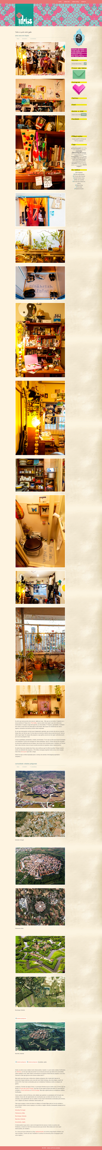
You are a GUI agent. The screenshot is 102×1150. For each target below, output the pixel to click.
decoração (77, 152)
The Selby (33, 723)
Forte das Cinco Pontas (27, 1088)
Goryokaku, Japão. (20, 1122)
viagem (78, 166)
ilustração (81, 156)
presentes (83, 160)
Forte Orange (35, 1090)
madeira (75, 158)
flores (80, 155)
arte (72, 148)
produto (73, 162)
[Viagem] (79, 188)
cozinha (79, 151)
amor (76, 147)
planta (77, 160)
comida (74, 149)
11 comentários (33, 766)
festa (75, 155)
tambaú (81, 165)
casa (82, 148)
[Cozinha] (79, 172)
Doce (72, 154)
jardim (85, 156)
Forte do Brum (25, 1090)
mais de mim (80, 158)
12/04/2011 (24, 766)
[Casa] (79, 183)
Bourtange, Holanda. (21, 1116)
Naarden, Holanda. (20, 1119)
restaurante (84, 163)
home (60, 1)
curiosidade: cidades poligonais (26, 764)
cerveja (85, 148)
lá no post (24, 751)
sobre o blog (75, 1)
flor (78, 155)
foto (82, 155)
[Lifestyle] (79, 176)
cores (77, 149)
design (84, 153)
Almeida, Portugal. (20, 1110)
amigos (73, 147)
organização (82, 159)
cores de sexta (82, 149)
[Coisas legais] (79, 187)
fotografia (74, 157)
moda (85, 158)
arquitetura (84, 147)
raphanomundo (39, 1131)
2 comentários (33, 38)
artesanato (77, 148)
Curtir (39, 760)
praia (79, 160)
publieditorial (79, 162)
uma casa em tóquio (22, 36)
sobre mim (67, 1)
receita (74, 163)
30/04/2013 (24, 38)
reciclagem (79, 163)
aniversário (79, 147)
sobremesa (77, 165)
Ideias (18, 38)
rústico (73, 165)
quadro (84, 162)
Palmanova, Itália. (20, 1113)
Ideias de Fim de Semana (24, 15)
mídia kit (83, 1)
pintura (73, 160)
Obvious (19, 1071)
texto (85, 165)
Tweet (41, 760)
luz (72, 158)
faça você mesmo (83, 154)
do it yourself (76, 154)
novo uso (75, 159)
